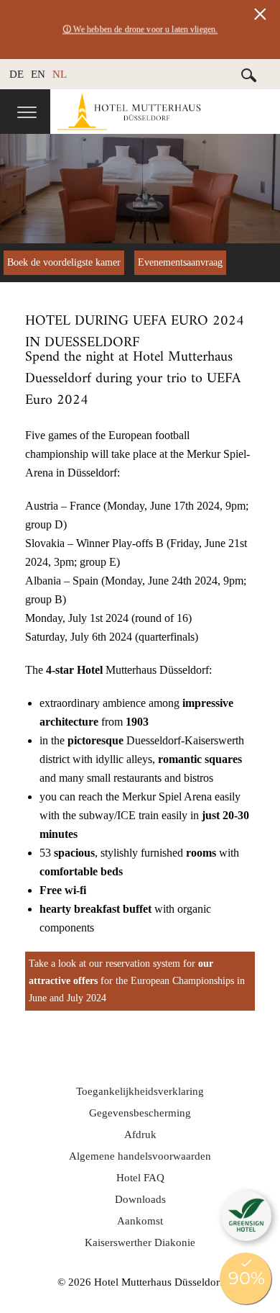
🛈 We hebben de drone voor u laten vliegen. (140, 29)
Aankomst (140, 1221)
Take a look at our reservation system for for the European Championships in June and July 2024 (137, 980)
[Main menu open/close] (27, 113)
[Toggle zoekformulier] (249, 74)
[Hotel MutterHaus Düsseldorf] (165, 111)
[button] (246, 1215)
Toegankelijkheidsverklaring (140, 1091)
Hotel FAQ (140, 1177)
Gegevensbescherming (140, 1113)
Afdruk (140, 1134)
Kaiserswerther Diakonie (140, 1242)
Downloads (140, 1199)
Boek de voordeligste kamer (64, 262)
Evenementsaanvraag (180, 262)
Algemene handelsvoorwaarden (140, 1156)
